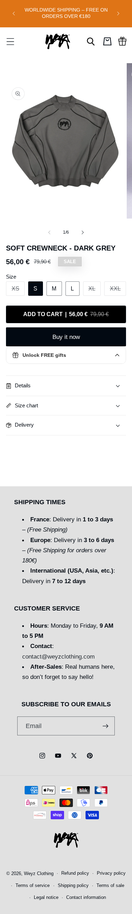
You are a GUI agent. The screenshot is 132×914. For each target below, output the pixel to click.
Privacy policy (111, 873)
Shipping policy (73, 885)
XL (94, 290)
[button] (10, 41)
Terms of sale (110, 885)
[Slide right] (82, 232)
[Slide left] (49, 232)
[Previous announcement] (13, 13)
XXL (118, 290)
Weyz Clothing (39, 873)
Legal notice (46, 897)
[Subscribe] (105, 725)
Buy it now (66, 336)
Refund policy (75, 873)
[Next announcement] (118, 13)
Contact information (86, 897)
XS (18, 290)
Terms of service (32, 885)
